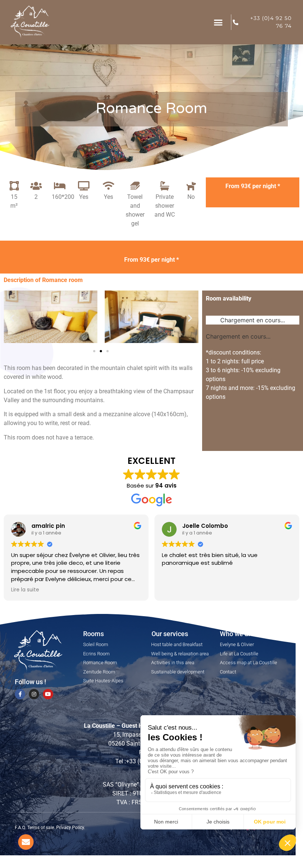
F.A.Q (20, 827)
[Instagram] (34, 694)
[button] (218, 22)
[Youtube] (48, 694)
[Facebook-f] (20, 694)
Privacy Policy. (70, 827)
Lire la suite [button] (25, 590)
